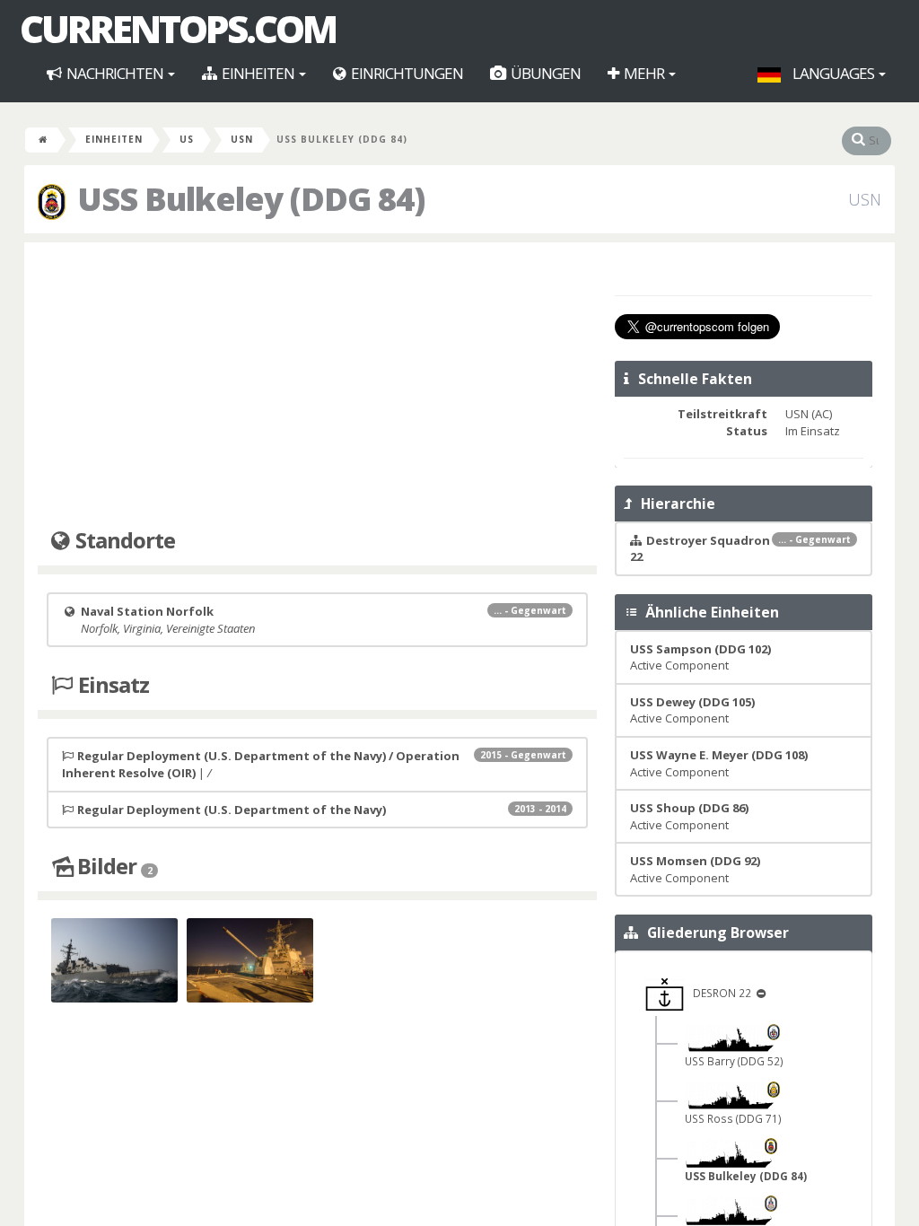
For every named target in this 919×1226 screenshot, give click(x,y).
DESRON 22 (719, 992)
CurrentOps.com (178, 28)
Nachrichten (115, 73)
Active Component (700, 657)
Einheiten (258, 73)
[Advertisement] (317, 386)
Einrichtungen (405, 73)
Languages (833, 73)
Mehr (644, 73)
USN (242, 139)
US (186, 139)
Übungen (544, 73)
